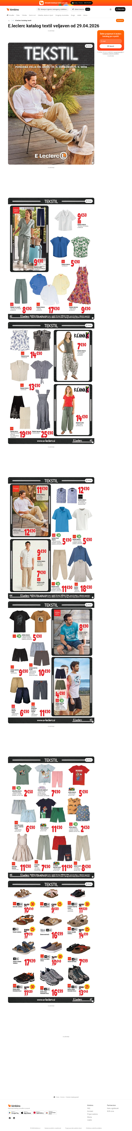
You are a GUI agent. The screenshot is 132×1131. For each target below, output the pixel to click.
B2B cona (110, 1111)
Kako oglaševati (113, 1108)
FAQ (88, 1108)
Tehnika (24, 15)
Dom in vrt (32, 15)
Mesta (85, 15)
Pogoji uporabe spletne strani (73, 1128)
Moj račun (121, 9)
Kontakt (90, 1111)
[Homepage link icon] (54, 1097)
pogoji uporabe (118, 52)
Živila (18, 15)
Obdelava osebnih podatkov (94, 1128)
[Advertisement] (51, 36)
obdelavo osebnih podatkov (111, 54)
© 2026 (35, 1128)
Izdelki (79, 15)
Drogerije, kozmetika (62, 15)
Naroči (121, 20)
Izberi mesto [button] (79, 9)
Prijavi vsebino (92, 1114)
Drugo (73, 15)
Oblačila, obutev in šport (45, 15)
